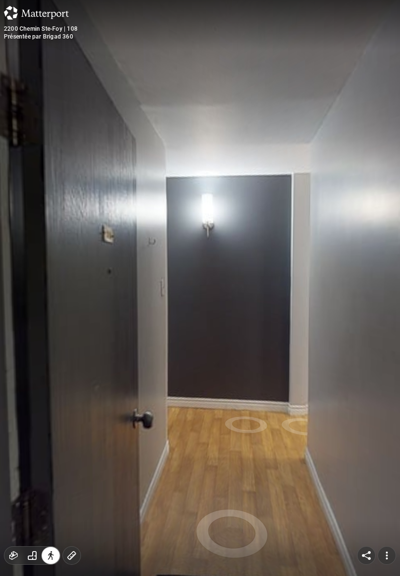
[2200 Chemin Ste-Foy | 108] (200, 288)
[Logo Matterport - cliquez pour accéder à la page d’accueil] (36, 12)
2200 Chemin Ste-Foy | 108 (41, 28)
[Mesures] (71, 555)
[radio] (13, 555)
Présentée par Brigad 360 (38, 36)
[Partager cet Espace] (366, 555)
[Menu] (387, 555)
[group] (32, 555)
